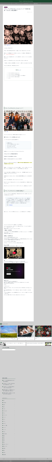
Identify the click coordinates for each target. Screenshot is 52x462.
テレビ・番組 (9, 425)
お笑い (9, 404)
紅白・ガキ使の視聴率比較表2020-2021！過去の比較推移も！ (9, 381)
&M (7, 131)
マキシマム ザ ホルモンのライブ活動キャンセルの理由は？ (17, 75)
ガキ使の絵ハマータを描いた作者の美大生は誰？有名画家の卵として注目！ (9, 384)
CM (9, 400)
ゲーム (9, 421)
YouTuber (9, 402)
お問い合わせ (36, 3)
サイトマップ (26, 3)
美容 (9, 450)
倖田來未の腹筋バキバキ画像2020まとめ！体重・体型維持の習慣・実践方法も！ (9, 390)
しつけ (9, 408)
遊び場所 (9, 454)
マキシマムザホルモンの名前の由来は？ (14, 74)
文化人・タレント (9, 444)
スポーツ (9, 423)
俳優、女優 (9, 433)
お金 (9, 406)
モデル (9, 431)
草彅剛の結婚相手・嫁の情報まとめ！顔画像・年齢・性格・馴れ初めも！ (9, 393)
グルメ (9, 419)
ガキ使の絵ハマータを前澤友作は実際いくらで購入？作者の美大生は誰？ (9, 387)
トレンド (9, 427)
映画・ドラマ (9, 446)
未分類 (9, 448)
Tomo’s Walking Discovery (26, 1)
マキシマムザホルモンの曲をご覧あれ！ (14, 76)
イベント (9, 417)
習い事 (9, 452)
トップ (16, 3)
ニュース (9, 429)
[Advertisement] (18, 19)
